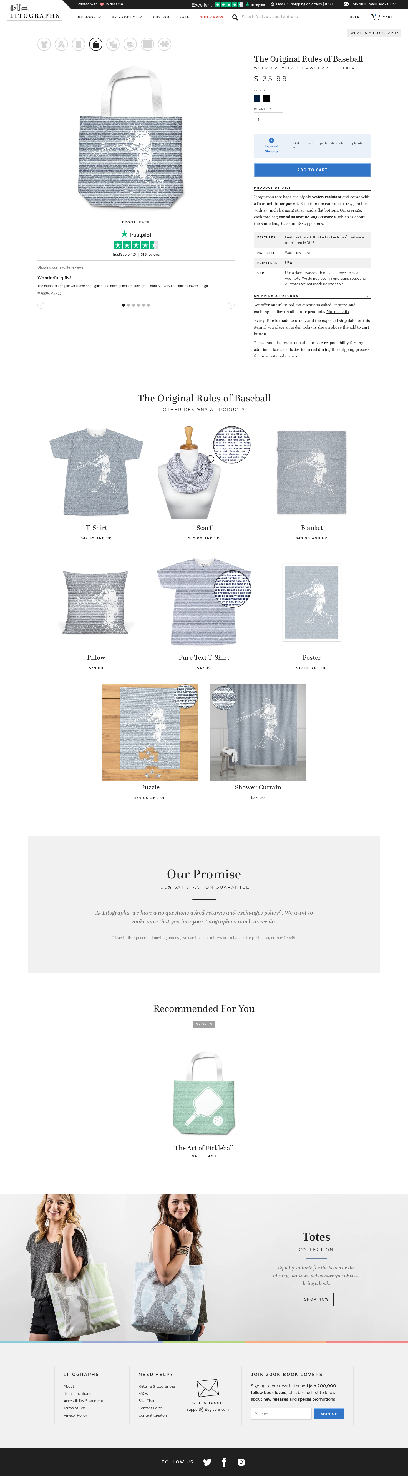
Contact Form (150, 1408)
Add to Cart (312, 170)
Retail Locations (77, 1393)
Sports (204, 1024)
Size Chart (147, 1400)
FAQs (143, 1393)
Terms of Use (75, 1408)
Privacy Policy (75, 1415)
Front (129, 222)
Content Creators (152, 1415)
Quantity (262, 109)
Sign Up (329, 1414)
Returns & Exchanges (156, 1386)
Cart (384, 16)
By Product (125, 17)
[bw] (266, 99)
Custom (161, 17)
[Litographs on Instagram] (240, 1462)
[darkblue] (257, 99)
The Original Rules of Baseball (308, 59)
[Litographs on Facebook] (224, 1462)
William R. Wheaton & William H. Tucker (304, 68)
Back (144, 222)
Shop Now (316, 1299)
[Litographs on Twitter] (207, 1462)
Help (355, 17)
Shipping (276, 296)
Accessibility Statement (83, 1400)
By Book (87, 17)
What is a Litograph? (375, 33)
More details (337, 311)
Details (272, 188)
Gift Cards (212, 17)
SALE (185, 17)
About (69, 1386)
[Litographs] (35, 12)
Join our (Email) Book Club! (373, 4)
